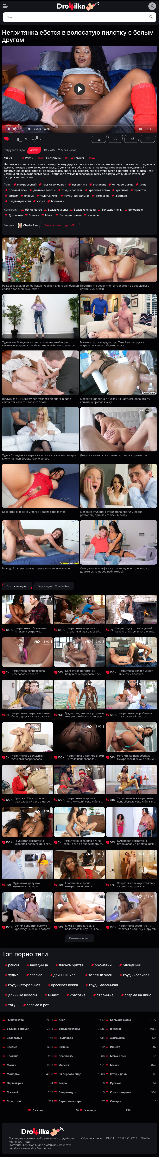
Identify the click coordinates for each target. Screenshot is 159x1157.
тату (12, 1005)
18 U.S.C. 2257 (127, 1138)
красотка (78, 995)
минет (53, 995)
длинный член (65, 975)
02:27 (41, 158)
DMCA (110, 1138)
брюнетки (103, 965)
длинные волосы (22, 995)
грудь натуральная (24, 985)
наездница (39, 965)
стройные (105, 995)
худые (13, 975)
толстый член (100, 975)
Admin (34, 150)
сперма (36, 975)
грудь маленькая (103, 985)
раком (13, 965)
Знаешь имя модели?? (59, 225)
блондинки (132, 965)
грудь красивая (136, 975)
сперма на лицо (137, 995)
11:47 (92, 158)
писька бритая (71, 965)
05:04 (69, 158)
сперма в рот (38, 1005)
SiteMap (146, 1138)
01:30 (20, 158)
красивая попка (64, 985)
